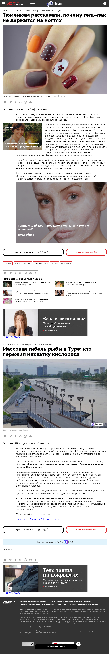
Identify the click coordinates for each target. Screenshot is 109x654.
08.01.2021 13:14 (8, 11)
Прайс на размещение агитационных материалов (70, 601)
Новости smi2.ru (11, 337)
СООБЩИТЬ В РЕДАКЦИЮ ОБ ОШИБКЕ (83, 604)
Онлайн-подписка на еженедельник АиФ (37, 604)
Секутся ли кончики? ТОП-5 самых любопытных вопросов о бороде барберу (31, 292)
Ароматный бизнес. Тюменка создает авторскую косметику (81, 283)
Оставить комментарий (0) (86, 252)
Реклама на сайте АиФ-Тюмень (33, 601)
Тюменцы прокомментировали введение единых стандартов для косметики (31, 300)
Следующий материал (56, 647)
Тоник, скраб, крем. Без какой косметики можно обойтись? (53, 227)
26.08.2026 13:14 (9, 345)
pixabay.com (60, 96)
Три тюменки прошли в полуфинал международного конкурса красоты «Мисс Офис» (84, 293)
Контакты (62, 604)
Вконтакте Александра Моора (15, 430)
